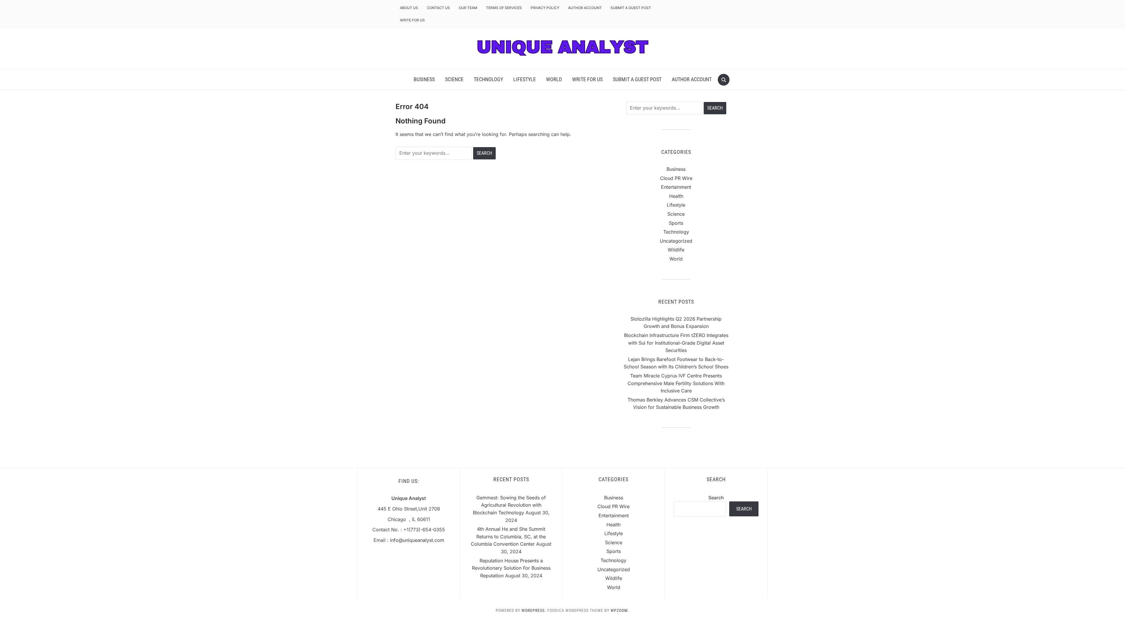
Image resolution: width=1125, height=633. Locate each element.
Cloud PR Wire (676, 178)
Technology (488, 79)
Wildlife (676, 250)
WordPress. (533, 610)
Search (716, 498)
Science (454, 79)
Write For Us (412, 20)
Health (676, 196)
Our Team (468, 8)
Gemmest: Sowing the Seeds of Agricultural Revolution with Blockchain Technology (509, 505)
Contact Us (438, 8)
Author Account (585, 8)
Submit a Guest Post (631, 8)
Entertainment (676, 187)
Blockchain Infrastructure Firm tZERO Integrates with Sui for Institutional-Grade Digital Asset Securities (676, 342)
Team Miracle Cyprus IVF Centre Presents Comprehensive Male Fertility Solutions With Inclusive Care (676, 383)
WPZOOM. (620, 610)
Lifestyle (524, 79)
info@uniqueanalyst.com (417, 540)
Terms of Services (504, 8)
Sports (676, 223)
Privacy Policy (545, 8)
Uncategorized (676, 241)
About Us (409, 8)
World (554, 79)
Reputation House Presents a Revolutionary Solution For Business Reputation (511, 568)
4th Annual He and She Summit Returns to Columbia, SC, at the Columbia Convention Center (508, 536)
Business (424, 79)
